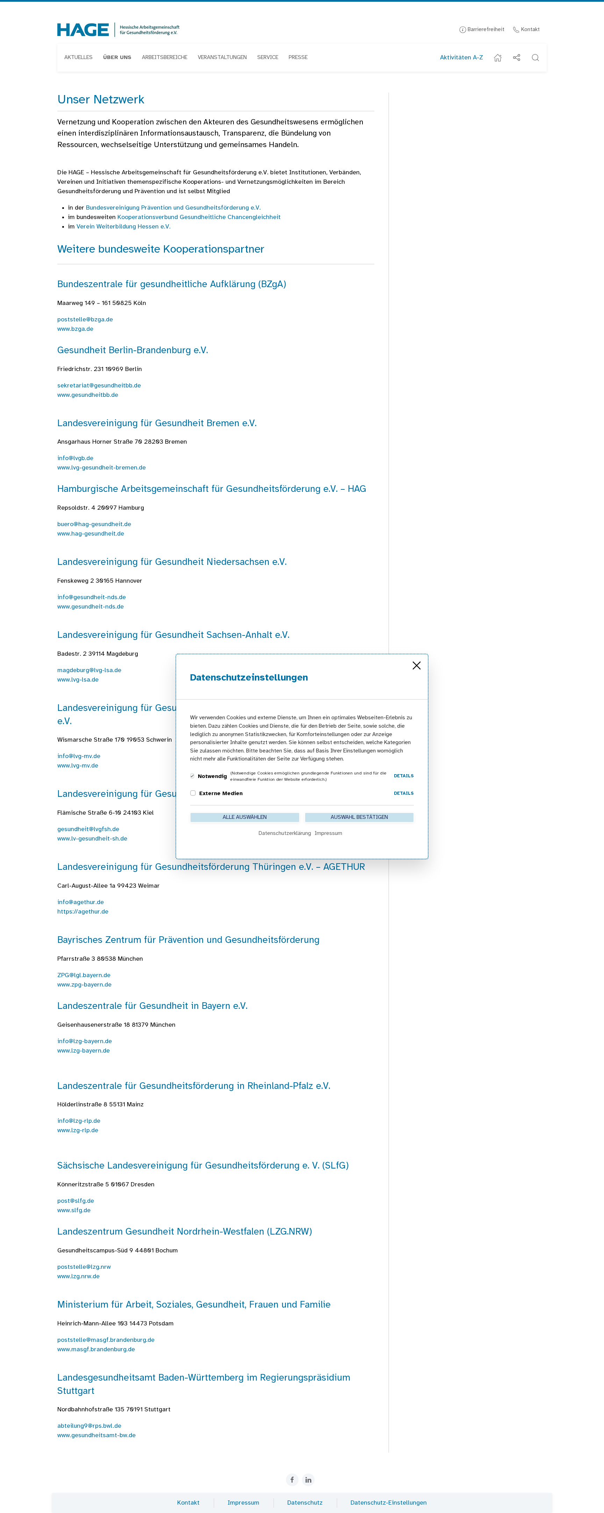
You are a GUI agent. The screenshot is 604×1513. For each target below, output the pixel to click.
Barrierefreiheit (485, 29)
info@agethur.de (80, 902)
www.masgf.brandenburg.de (96, 1349)
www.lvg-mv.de (77, 766)
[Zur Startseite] (118, 30)
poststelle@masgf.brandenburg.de (105, 1340)
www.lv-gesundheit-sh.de (92, 839)
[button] (117, 58)
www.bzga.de (75, 329)
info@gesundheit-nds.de (91, 597)
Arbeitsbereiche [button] (164, 57)
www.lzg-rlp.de (77, 1130)
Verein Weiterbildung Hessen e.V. (124, 227)
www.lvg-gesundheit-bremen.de (101, 468)
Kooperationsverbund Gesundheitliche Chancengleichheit (199, 217)
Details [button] (404, 776)
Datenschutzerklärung (285, 833)
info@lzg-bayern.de (84, 1041)
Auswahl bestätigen (359, 817)
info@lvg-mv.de (78, 756)
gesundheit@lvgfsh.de (88, 829)
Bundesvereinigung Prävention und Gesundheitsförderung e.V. (173, 208)
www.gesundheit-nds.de (90, 607)
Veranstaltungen (222, 57)
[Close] (416, 665)
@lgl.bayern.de (83, 975)
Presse (298, 57)
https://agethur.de (82, 912)
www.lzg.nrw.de (78, 1276)
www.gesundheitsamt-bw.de (96, 1435)
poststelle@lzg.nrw (84, 1267)
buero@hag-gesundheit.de (94, 524)
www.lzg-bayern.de (83, 1051)
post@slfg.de (75, 1201)
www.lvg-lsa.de (78, 680)
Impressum (243, 1503)
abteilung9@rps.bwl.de (89, 1426)
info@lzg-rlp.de (78, 1121)
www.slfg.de (74, 1210)
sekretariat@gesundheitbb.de (99, 386)
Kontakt (530, 29)
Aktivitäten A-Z (461, 57)
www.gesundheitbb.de (87, 395)
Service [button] (267, 57)
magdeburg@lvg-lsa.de (89, 670)
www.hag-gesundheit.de (90, 534)
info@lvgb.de (75, 458)
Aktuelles (78, 57)
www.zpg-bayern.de (85, 985)
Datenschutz (305, 1503)
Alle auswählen (245, 817)
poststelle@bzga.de (85, 320)
